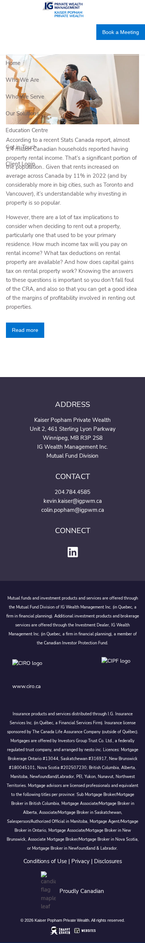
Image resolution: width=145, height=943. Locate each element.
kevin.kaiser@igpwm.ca (73, 501)
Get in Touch (21, 147)
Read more (25, 330)
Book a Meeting (120, 32)
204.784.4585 (72, 492)
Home (13, 63)
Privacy (80, 861)
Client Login (20, 164)
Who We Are (22, 80)
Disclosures (108, 861)
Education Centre (27, 130)
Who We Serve (25, 96)
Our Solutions (22, 113)
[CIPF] (117, 668)
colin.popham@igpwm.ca (72, 510)
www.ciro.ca (26, 686)
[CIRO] (49, 668)
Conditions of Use (45, 861)
